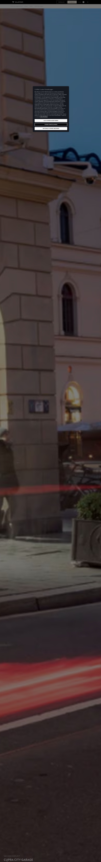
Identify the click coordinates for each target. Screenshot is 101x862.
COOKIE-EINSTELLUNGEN (51, 124)
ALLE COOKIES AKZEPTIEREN (51, 120)
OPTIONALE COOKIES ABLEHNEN (51, 128)
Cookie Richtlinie (43, 116)
